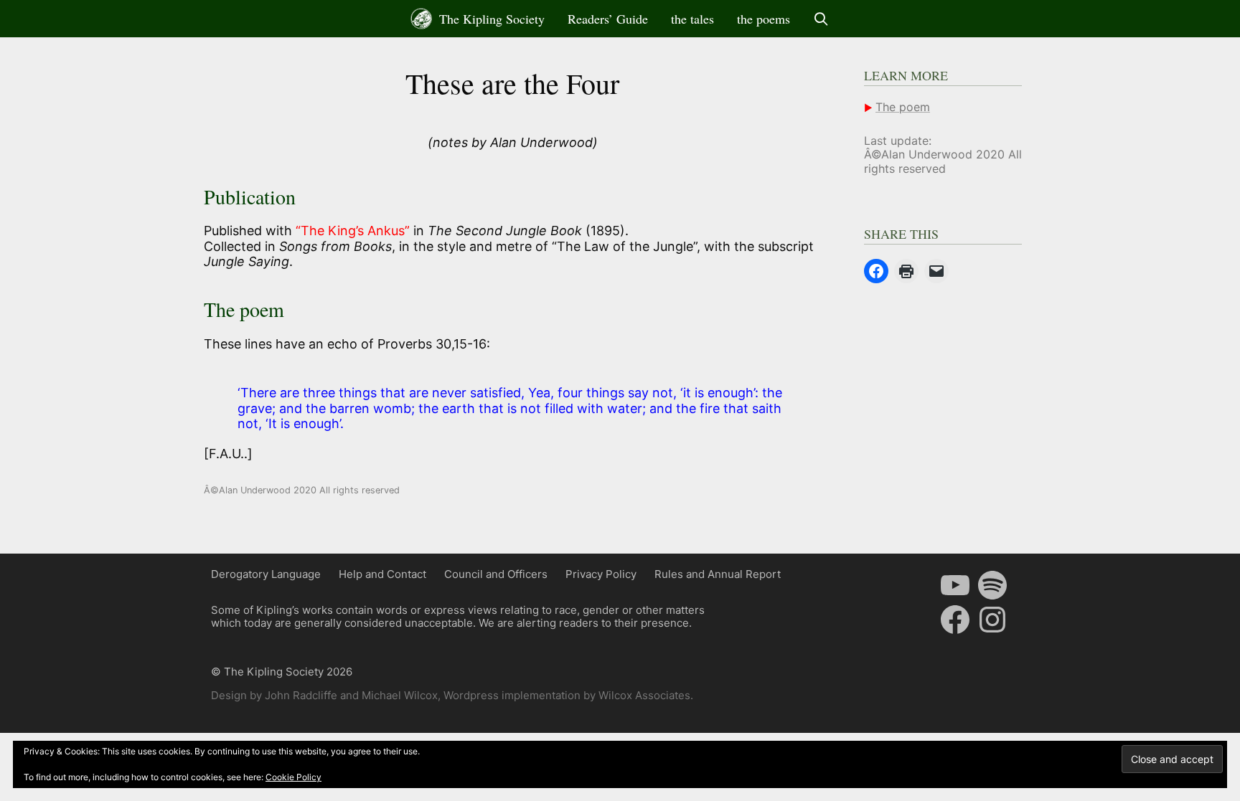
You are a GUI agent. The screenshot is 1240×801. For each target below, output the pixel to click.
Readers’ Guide (608, 18)
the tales (692, 18)
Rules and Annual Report (717, 574)
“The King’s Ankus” (353, 230)
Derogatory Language (266, 574)
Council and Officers (496, 574)
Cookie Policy (293, 777)
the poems (763, 18)
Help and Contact (382, 574)
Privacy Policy (601, 574)
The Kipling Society (490, 18)
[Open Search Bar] (821, 18)
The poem (902, 107)
